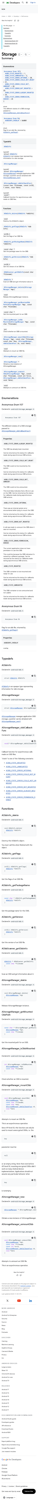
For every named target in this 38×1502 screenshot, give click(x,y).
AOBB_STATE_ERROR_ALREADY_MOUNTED (19, 93)
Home (3, 16)
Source (4, 1322)
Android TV (5, 1381)
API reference (6, 1426)
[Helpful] (15, 20)
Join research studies (9, 1451)
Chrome (4, 1468)
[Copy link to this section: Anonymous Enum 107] (25, 405)
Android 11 (5, 1410)
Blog (3, 1329)
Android (4, 1312)
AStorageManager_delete (14, 287)
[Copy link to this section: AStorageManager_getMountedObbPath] (12, 1015)
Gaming (4, 1341)
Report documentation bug (11, 1445)
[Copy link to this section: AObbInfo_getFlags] (23, 854)
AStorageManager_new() (11, 178)
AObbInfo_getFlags (11, 227)
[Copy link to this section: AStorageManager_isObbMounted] (4, 1051)
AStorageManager (10, 164)
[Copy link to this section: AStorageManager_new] (26, 1197)
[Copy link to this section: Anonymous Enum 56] (24, 606)
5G (3, 1358)
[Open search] (23, 2)
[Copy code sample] (35, 415)
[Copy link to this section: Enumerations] (20, 398)
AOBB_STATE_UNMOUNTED (14, 76)
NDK (3, 9)
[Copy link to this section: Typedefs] (15, 659)
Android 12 (5, 1406)
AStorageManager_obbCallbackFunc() (16, 113)
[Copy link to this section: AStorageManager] (21, 695)
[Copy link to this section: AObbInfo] (13, 665)
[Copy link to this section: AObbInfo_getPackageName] (32, 885)
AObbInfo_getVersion (12, 257)
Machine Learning (8, 1344)
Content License (25, 1286)
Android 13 (5, 1403)
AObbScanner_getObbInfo (14, 272)
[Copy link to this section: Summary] (15, 58)
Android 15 (5, 1396)
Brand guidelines (21, 1486)
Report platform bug (8, 1441)
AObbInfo (7, 146)
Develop (16, 16)
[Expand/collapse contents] (14, 25)
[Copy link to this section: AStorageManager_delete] (29, 980)
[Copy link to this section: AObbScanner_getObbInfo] (30, 948)
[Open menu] (3, 2)
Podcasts (5, 1332)
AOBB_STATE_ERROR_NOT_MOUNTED (18, 88)
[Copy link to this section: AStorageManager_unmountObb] (4, 1227)
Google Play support (8, 1448)
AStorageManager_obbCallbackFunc (17, 183)
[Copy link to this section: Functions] (16, 809)
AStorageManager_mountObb (14, 337)
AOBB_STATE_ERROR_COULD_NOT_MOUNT (19, 80)
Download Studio (7, 1429)
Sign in (32, 3)
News (3, 1325)
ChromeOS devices (8, 1374)
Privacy (4, 1355)
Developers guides (8, 1422)
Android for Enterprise (9, 1315)
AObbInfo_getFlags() (10, 132)
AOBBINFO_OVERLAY (12, 120)
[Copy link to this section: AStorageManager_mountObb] (33, 1085)
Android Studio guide (9, 1419)
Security (4, 1319)
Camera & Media (7, 1351)
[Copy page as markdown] (26, 54)
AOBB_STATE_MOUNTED (13, 73)
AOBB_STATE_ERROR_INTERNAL (16, 78)
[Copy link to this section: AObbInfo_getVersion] (25, 917)
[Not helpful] (18, 20)
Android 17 (5, 1389)
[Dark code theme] (32, 415)
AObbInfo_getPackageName (14, 242)
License (11, 1486)
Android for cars (7, 1377)
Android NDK (6, 1432)
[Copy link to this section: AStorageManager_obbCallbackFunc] (8, 731)
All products (6, 1479)
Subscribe (29, 1491)
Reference (24, 16)
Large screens (6, 1367)
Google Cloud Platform (9, 1475)
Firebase (4, 1472)
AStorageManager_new (12, 356)
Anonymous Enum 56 (11, 118)
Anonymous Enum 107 (12, 71)
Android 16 (5, 1393)
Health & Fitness (7, 1348)
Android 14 (5, 1400)
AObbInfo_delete (10, 213)
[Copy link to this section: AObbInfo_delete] (20, 815)
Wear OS (5, 1370)
